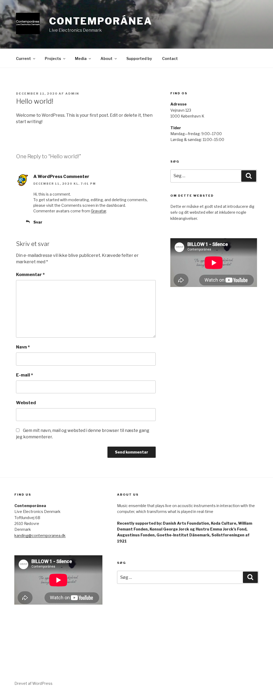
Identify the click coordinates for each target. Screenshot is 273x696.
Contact (170, 58)
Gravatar (98, 211)
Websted (26, 402)
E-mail (24, 375)
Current (23, 58)
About (107, 58)
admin (72, 93)
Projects (53, 58)
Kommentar (30, 274)
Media (81, 58)
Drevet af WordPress (33, 683)
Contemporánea (100, 21)
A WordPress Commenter (61, 176)
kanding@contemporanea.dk (40, 535)
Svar (37, 222)
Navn (23, 347)
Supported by (139, 58)
